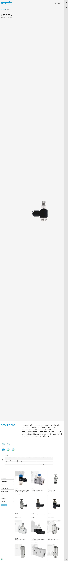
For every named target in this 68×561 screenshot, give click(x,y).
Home (2, 9)
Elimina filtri (4, 505)
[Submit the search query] (1, 471)
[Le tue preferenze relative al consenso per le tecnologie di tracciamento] (1, 559)
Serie (5, 9)
